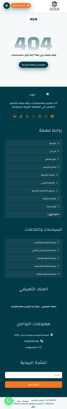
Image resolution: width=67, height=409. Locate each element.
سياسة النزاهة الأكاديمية (45, 266)
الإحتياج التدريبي (48, 183)
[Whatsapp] (9, 401)
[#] (52, 116)
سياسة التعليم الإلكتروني (45, 242)
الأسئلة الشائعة (49, 198)
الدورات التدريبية (48, 175)
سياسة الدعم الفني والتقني (44, 250)
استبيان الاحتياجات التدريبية (43, 191)
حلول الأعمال (50, 159)
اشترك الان (33, 384)
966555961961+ (31, 341)
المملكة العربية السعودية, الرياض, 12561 (31, 335)
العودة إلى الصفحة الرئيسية (33, 64)
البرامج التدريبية (49, 167)
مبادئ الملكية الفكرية (46, 274)
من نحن (53, 151)
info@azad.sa (32, 347)
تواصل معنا (51, 206)
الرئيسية (52, 143)
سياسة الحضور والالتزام (46, 258)
